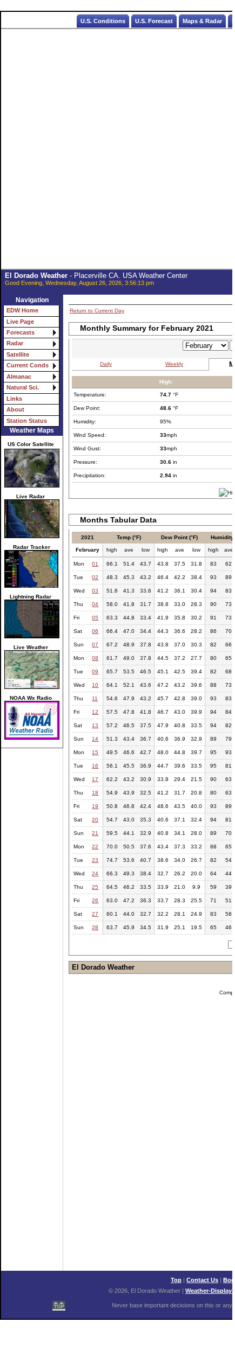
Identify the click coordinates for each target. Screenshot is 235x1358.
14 (95, 739)
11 (95, 698)
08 (95, 658)
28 (95, 927)
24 (95, 873)
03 (95, 591)
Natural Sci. (22, 387)
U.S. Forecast (154, 21)
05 (95, 618)
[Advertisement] (117, 149)
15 (95, 752)
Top (176, 1280)
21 (95, 833)
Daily (106, 364)
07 (95, 644)
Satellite (17, 354)
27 (95, 914)
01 (95, 564)
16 (95, 766)
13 (95, 725)
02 (95, 577)
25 (95, 887)
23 (95, 860)
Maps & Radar (202, 21)
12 (95, 712)
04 (95, 604)
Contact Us (202, 1280)
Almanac (18, 376)
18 (95, 793)
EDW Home (22, 310)
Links (14, 398)
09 (95, 671)
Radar (14, 343)
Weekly (174, 364)
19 (95, 806)
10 (95, 685)
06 (95, 631)
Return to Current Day (97, 311)
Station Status (26, 420)
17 (95, 779)
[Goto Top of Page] (58, 1301)
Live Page (20, 321)
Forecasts (20, 332)
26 (95, 900)
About (15, 409)
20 (95, 820)
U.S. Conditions (102, 21)
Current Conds (27, 365)
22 (95, 846)
